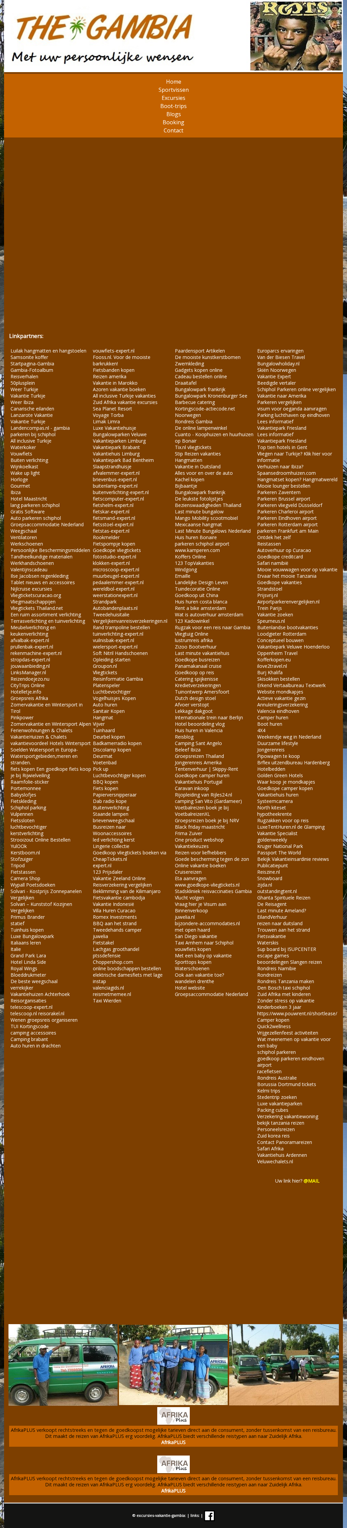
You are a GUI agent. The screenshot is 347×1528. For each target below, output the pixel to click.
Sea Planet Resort (112, 408)
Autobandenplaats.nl (115, 608)
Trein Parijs (269, 608)
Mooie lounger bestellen (283, 486)
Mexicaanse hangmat (198, 524)
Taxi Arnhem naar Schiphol (204, 942)
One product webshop (199, 839)
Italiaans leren (26, 942)
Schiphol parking (28, 807)
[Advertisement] (173, 234)
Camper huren (272, 717)
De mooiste (188, 357)
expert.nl (102, 865)
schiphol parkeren (276, 1052)
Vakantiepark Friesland (281, 428)
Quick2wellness (274, 1026)
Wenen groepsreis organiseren (44, 1020)
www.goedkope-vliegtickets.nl (207, 885)
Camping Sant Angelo (198, 743)
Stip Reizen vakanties (198, 453)
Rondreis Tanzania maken (285, 981)
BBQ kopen (105, 782)
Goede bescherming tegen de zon (212, 859)
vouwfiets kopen (193, 949)
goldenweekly (272, 839)
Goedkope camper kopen (285, 788)
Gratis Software (28, 511)
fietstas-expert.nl (111, 531)
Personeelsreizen (276, 1129)
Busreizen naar (109, 827)
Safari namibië (272, 563)
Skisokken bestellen (278, 679)
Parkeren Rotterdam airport (287, 524)
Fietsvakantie (271, 936)
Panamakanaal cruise (198, 666)
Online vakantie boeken (200, 865)
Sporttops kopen (193, 962)
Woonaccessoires (112, 833)
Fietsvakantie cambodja (119, 897)
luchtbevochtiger (29, 827)
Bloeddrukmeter (28, 975)
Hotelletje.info (26, 691)
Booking (173, 122)
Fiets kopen (105, 788)
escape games (273, 955)
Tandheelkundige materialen (42, 556)
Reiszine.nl (268, 872)
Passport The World (279, 852)
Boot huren (269, 724)
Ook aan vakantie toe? (199, 975)
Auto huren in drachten (36, 1045)
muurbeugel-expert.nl (116, 576)
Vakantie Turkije (28, 395)
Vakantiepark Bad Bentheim (123, 460)
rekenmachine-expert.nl (36, 653)
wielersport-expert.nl (115, 646)
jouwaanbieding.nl (30, 666)
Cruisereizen (188, 872)
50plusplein (23, 383)
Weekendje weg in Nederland (289, 737)
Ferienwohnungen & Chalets (42, 730)
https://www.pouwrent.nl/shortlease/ (297, 1013)
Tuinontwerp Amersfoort (202, 691)
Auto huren (105, 704)
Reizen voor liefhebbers (200, 852)
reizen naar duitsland (280, 923)
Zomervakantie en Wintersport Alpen (51, 724)
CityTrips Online (28, 685)
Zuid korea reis (273, 1135)
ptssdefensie (107, 955)
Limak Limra (106, 421)
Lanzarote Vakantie (32, 415)
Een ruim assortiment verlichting (46, 614)
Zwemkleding (189, 363)
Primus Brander (28, 917)
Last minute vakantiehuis (202, 653)
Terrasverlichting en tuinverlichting (48, 621)
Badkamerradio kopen (117, 743)
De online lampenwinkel (201, 428)
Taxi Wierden (107, 1000)
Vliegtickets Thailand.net (37, 608)
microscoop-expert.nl (116, 569)
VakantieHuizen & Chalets (39, 737)
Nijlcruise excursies (31, 589)
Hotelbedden (271, 769)
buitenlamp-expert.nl (115, 486)
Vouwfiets (21, 453)
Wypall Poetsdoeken (33, 885)
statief (17, 923)
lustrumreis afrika (194, 640)
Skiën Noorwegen (276, 370)
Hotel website (190, 987)
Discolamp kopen (112, 749)
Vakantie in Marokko (115, 383)
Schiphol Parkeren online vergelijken (296, 389)
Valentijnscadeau (29, 569)
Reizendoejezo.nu (30, 679)
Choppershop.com (113, 962)
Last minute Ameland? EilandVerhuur (281, 913)
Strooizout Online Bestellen (40, 839)
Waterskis (268, 942)
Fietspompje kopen (114, 543)
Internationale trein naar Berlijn (209, 717)
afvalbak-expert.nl (30, 640)
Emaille (182, 576)
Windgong (186, 569)
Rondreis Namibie (276, 968)
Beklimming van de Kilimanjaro (127, 891)
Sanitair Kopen (109, 711)
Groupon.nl (105, 666)
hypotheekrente (274, 814)
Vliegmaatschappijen (33, 601)
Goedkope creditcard (280, 556)
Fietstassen (23, 872)
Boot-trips (173, 106)
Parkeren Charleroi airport (285, 511)
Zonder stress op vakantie (285, 1000)
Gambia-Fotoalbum (32, 370)
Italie (16, 949)
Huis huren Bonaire (196, 537)
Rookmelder (106, 537)
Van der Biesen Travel (281, 357)
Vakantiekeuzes (192, 846)
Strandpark (105, 601)
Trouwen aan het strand (283, 930)
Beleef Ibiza (188, 749)
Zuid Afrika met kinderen (284, 994)
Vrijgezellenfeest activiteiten (287, 1033)
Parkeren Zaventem (279, 492)
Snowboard (269, 878)
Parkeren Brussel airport (283, 498)
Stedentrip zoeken (277, 1097)
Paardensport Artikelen (200, 350)
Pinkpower (22, 717)
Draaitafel (186, 383)
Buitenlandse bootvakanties (287, 627)
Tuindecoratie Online (197, 589)
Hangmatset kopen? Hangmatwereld (297, 479)
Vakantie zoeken (275, 614)
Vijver (99, 724)
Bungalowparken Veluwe (120, 434)
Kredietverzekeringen (198, 685)
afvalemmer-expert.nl (116, 473)
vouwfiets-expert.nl (114, 350)
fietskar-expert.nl (111, 511)
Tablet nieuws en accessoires (43, 582)
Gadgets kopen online (199, 370)
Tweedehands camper (117, 930)
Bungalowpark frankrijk (200, 389)
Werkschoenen (27, 543)
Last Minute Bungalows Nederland (213, 531)
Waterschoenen (192, 968)
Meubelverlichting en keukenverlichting (33, 630)
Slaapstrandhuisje (112, 466)
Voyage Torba (108, 415)
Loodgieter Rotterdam (281, 634)
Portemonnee (26, 788)
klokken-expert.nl (111, 563)
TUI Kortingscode (30, 1026)
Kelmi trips (268, 1090)
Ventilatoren (24, 537)
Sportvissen (174, 89)
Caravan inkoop (192, 788)
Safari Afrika (270, 1148)
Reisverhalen (24, 376)
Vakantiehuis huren (278, 794)
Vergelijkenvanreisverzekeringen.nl (130, 621)
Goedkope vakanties (279, 582)
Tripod (18, 865)
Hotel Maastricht (29, 498)
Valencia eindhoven (278, 711)
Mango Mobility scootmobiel (206, 518)
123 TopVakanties (195, 563)
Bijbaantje (186, 486)
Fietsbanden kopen (114, 370)
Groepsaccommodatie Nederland (47, 524)
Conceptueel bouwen (280, 640)
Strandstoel (269, 589)
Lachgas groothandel (116, 949)
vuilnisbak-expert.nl (113, 640)
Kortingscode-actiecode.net (205, 408)
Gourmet (20, 486)
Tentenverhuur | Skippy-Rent (206, 769)
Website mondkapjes (280, 691)
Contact (173, 130)
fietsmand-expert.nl (114, 518)
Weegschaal (24, 531)
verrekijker (22, 987)
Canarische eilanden (32, 408)
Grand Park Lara (28, 955)
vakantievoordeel (29, 743)
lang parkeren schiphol (35, 505)
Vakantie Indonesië (113, 904)
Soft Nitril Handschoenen (120, 653)
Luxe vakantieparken (279, 1103)
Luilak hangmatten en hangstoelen (48, 350)
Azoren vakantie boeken (119, 389)
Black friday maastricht (200, 827)
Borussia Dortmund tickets (286, 1084)
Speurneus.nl (271, 621)
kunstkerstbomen (221, 357)
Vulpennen (22, 814)
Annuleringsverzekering (282, 704)
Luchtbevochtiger (112, 691)
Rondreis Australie (277, 1078)
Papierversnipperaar (115, 794)
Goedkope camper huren (202, 775)
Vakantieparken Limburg (119, 441)
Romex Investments (115, 917)
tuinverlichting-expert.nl (118, 634)
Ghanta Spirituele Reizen (283, 897)
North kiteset (271, 807)
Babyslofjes (23, 794)
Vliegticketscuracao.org (36, 595)
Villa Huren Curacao (114, 910)
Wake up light (25, 473)
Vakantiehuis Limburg (116, 453)
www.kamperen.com (197, 550)
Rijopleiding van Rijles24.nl (203, 794)
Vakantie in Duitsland (198, 466)
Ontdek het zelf (274, 537)
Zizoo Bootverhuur (196, 646)
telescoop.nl (24, 1013)
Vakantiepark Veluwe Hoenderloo (293, 646)
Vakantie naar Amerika (281, 395)
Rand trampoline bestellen (121, 627)
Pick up (100, 769)
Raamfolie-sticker (30, 782)
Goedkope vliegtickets (117, 550)
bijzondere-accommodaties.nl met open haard (207, 926)
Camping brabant (29, 1039)
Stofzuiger (22, 859)
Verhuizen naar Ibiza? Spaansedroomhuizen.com (286, 469)
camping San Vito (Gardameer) (208, 801)
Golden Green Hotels (280, 775)
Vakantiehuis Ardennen (282, 1155)
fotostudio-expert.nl (114, 556)
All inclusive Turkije (31, 441)
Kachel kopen (189, 479)
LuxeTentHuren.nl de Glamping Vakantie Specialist (291, 830)
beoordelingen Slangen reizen (289, 962)
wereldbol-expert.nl (114, 589)
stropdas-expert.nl (30, 659)
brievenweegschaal (114, 820)
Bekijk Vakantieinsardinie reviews (293, 859)
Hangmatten (188, 460)
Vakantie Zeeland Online (119, 878)
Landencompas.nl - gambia (40, 428)
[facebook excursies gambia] (209, 1515)
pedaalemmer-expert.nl (118, 582)
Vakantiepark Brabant (116, 447)
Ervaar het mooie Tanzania (287, 576)
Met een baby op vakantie (203, 955)
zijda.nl (264, 885)
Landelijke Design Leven (201, 582)
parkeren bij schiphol (33, 434)
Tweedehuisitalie (111, 614)
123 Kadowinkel (192, 621)
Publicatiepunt (272, 865)
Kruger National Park (280, 846)
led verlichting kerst (114, 839)
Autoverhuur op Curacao (284, 550)
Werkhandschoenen (32, 563)
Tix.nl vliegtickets (193, 447)
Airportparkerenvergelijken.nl (288, 601)
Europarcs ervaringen (280, 350)
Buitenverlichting (111, 807)
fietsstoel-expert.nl (113, 524)
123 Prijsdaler (108, 872)
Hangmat (103, 717)
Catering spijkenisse (196, 679)
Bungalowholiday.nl (278, 363)
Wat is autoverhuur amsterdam (209, 614)
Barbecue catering (195, 402)
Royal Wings (24, 968)
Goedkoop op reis (194, 672)
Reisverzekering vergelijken (122, 885)
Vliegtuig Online (191, 634)
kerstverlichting (27, 833)
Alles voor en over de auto (204, 473)
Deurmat (103, 756)
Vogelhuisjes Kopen (114, 698)
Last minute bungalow (199, 511)
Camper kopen (273, 1020)
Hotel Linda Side (28, 962)
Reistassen (269, 543)
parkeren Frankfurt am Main (288, 531)
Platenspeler (106, 685)
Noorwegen (188, 415)
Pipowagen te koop (278, 756)
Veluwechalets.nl (275, 1161)
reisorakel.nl (51, 1013)
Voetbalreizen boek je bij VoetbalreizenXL (202, 810)
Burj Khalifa (270, 672)
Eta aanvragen (190, 878)
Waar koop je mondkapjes (286, 782)
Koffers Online (190, 556)
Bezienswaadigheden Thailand (208, 505)
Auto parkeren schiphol (36, 518)
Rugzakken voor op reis (283, 820)
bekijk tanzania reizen (280, 1123)
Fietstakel (103, 942)
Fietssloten (23, 820)
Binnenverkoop (191, 910)
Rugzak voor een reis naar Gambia (212, 627)
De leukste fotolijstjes (199, 498)
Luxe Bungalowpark (32, 936)
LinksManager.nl (28, 672)
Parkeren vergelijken (279, 402)
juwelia (100, 936)
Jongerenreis (271, 749)
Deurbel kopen (109, 737)
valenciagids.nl (108, 987)
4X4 (261, 730)
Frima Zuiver (188, 833)
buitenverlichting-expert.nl (121, 492)
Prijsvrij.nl (267, 595)
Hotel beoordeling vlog (200, 724)
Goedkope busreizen (197, 659)
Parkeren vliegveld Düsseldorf (289, 505)
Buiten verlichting (29, 460)
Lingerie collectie (111, 846)
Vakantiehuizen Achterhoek (40, 994)
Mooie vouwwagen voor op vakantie (297, 569)
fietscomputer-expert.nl (118, 498)
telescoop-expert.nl (32, 1007)
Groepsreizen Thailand (199, 756)
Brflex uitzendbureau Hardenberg (293, 762)
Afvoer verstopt (192, 704)
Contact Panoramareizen (284, 1142)
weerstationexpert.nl (115, 595)
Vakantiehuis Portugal (198, 782)
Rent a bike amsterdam (200, 608)
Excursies (173, 98)
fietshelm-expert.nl (113, 505)
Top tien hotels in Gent (282, 447)
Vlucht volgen (189, 897)
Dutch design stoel (195, 698)
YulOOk (19, 846)
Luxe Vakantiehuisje (114, 428)
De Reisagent (272, 904)
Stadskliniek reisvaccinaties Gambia (213, 891)
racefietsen (269, 1071)
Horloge (19, 479)
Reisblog (184, 737)
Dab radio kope (110, 801)
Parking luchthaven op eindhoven (293, 415)
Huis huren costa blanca (201, 601)
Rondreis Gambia (193, 421)
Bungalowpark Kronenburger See (211, 395)
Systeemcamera (275, 801)
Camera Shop (25, 878)
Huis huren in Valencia (199, 730)
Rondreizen (269, 975)
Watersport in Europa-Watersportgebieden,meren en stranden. (44, 756)
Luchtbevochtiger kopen (119, 775)
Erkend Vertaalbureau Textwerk (291, 685)
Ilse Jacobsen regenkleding (39, 576)
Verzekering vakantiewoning (287, 1116)
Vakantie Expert (274, 376)
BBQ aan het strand (115, 923)
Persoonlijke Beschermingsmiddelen (50, 550)
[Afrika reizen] (173, 1415)
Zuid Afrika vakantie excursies (125, 402)
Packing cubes (272, 1110)
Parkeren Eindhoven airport (287, 518)
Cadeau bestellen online (201, 376)
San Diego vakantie (196, 936)
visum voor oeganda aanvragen (292, 408)
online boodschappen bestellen (127, 968)
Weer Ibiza (22, 402)
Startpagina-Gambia (32, 363)
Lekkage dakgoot (194, 711)
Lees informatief (275, 421)
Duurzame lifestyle (277, 743)
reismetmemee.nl (112, 994)
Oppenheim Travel (277, 653)
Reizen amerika (109, 376)
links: (195, 1515)
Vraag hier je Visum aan (200, 904)
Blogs (173, 114)
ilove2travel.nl (272, 666)
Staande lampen (110, 814)
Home (173, 81)
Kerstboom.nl (25, 852)
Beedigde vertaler (276, 383)
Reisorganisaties (28, 1000)
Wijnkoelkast (24, 466)
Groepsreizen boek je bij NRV (207, 820)
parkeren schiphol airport (202, 543)
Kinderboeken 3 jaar (279, 1007)
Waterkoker (23, 447)
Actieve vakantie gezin (281, 698)
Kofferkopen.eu (274, 659)
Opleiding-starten (111, 659)
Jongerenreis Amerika (198, 762)
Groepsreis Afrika (29, 698)
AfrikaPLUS (173, 1442)
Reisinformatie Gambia (118, 679)
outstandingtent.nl (277, 891)
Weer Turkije (24, 389)
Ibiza (16, 492)
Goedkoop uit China (196, 595)
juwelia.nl (185, 917)
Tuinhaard (104, 730)
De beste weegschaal (34, 981)
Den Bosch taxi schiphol (283, 987)
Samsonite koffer (29, 357)
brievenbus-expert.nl (115, 479)
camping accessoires (33, 1033)
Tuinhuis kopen (27, 930)
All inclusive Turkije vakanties (124, 395)
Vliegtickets (105, 672)
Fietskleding (23, 801)
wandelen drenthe (194, 981)
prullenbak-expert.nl (32, 646)
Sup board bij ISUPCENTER (286, 949)
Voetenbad (105, 762)
